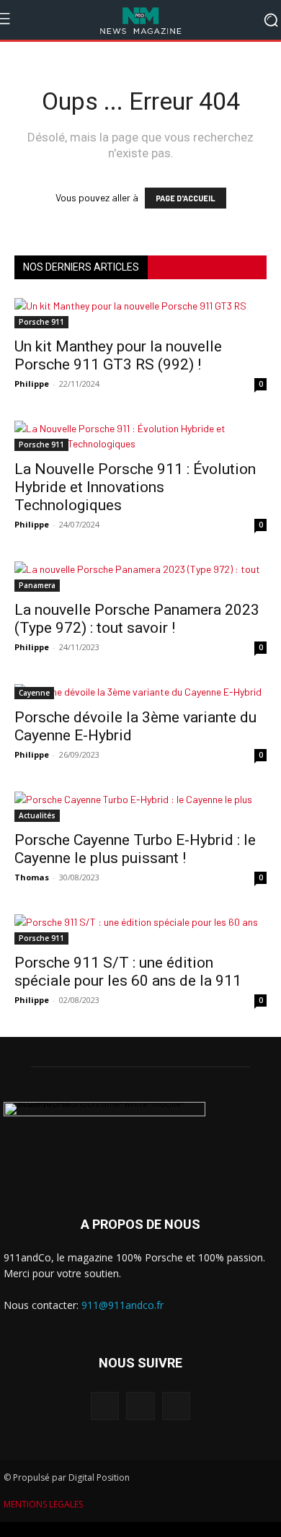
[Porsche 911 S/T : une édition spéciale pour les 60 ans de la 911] (140, 929)
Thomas (31, 877)
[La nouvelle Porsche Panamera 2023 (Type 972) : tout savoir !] (140, 576)
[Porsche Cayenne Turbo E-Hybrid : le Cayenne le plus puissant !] (140, 807)
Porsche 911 (41, 322)
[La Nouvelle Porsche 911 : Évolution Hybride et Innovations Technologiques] (140, 436)
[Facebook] (105, 1406)
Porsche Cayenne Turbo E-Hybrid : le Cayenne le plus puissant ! (135, 849)
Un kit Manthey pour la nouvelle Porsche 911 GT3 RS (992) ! (118, 355)
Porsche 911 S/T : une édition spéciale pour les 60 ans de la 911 (127, 971)
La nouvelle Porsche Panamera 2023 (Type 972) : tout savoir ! (136, 618)
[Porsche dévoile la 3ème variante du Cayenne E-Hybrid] (140, 691)
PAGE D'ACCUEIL (185, 198)
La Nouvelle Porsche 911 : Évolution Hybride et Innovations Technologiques (135, 487)
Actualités (37, 815)
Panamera (37, 585)
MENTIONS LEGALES (43, 1504)
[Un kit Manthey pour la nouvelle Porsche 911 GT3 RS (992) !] (140, 313)
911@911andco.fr (122, 1305)
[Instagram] (140, 1406)
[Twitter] (176, 1406)
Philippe (31, 383)
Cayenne (34, 693)
